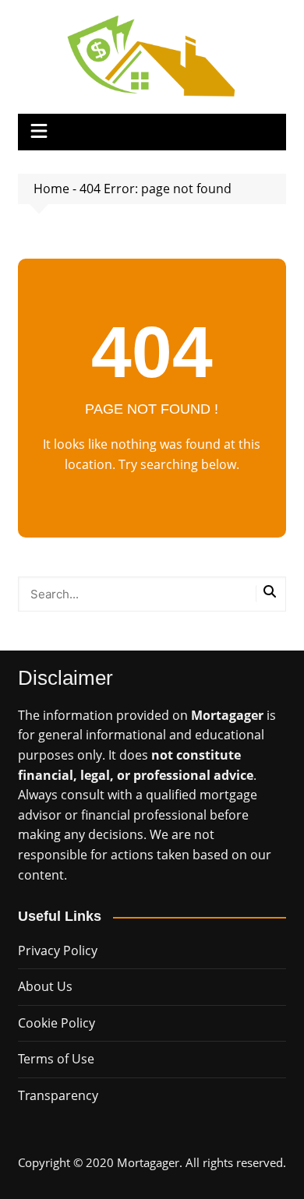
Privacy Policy (57, 950)
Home (51, 188)
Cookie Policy (56, 1022)
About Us (45, 986)
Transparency (58, 1095)
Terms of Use (56, 1058)
